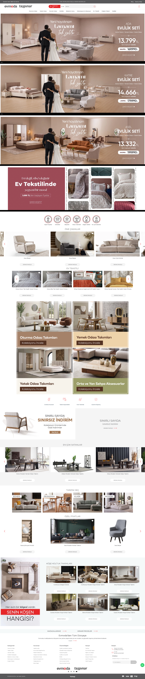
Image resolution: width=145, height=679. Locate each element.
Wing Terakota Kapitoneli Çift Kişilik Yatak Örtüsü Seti (57, 289)
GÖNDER (133, 662)
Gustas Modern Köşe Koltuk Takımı (61, 612)
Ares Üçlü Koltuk (118, 258)
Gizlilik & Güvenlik (64, 654)
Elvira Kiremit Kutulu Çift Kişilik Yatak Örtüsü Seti (118, 289)
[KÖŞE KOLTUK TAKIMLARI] (20, 591)
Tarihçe (87, 648)
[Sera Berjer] (118, 531)
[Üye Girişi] (139, 6)
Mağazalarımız (37, 661)
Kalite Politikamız (38, 652)
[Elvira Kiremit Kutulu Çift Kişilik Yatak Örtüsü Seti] (118, 279)
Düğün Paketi (11, 661)
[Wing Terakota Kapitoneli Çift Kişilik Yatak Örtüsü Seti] (57, 279)
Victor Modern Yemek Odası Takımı (27, 474)
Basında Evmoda (38, 656)
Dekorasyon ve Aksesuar (14, 659)
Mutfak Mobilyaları (12, 654)
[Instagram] (73, 671)
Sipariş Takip (138, 1)
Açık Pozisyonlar (89, 659)
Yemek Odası (11, 652)
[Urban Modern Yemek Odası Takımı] (72, 459)
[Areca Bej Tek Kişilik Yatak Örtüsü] (26, 279)
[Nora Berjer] (72, 244)
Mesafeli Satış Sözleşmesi (66, 650)
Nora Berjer (72, 258)
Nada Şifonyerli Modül (27, 545)
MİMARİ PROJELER (84, 631)
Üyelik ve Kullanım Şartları (66, 648)
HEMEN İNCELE (108, 428)
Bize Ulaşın (36, 663)
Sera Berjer (118, 545)
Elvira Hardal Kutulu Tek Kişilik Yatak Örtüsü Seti (88, 289)
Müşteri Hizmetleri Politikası (40, 654)
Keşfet (70, 640)
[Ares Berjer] (27, 244)
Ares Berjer (27, 258)
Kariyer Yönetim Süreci (91, 656)
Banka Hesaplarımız (38, 659)
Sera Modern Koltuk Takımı (72, 545)
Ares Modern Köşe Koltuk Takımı (124, 584)
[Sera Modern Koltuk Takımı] (72, 531)
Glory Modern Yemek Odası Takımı (117, 474)
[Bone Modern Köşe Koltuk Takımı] (93, 602)
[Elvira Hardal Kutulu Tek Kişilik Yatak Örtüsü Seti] (87, 279)
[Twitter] (71, 671)
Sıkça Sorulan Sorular (65, 663)
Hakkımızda (36, 648)
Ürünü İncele (27, 264)
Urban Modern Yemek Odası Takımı (72, 474)
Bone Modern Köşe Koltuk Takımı (92, 612)
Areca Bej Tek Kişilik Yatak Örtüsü (26, 289)
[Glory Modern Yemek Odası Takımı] (118, 459)
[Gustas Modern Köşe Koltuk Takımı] (61, 602)
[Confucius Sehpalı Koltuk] (61, 574)
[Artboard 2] (72, 668)
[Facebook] (68, 671)
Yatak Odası (10, 650)
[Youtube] (76, 671)
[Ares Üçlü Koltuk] (118, 244)
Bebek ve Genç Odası (13, 656)
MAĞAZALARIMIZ (54, 631)
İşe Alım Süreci (89, 654)
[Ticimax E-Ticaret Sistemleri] (72, 677)
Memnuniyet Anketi (64, 661)
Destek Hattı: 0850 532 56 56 (11, 1)
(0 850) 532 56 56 (118, 649)
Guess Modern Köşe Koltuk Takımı (124, 612)
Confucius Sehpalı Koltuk (61, 584)
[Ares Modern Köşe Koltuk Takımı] (124, 574)
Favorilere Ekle (2, 233)
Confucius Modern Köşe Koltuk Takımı (93, 584)
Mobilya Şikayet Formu (65, 659)
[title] (44, 324)
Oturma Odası (11, 648)
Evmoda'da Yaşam (90, 650)
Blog (132, 1)
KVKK (61, 656)
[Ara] (94, 6)
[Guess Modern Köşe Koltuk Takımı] (124, 602)
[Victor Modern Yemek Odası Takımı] (27, 459)
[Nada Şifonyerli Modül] (27, 531)
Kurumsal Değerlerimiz (39, 650)
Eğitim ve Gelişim (89, 652)
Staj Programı (88, 661)
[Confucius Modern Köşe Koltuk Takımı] (93, 574)
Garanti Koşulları (63, 652)
